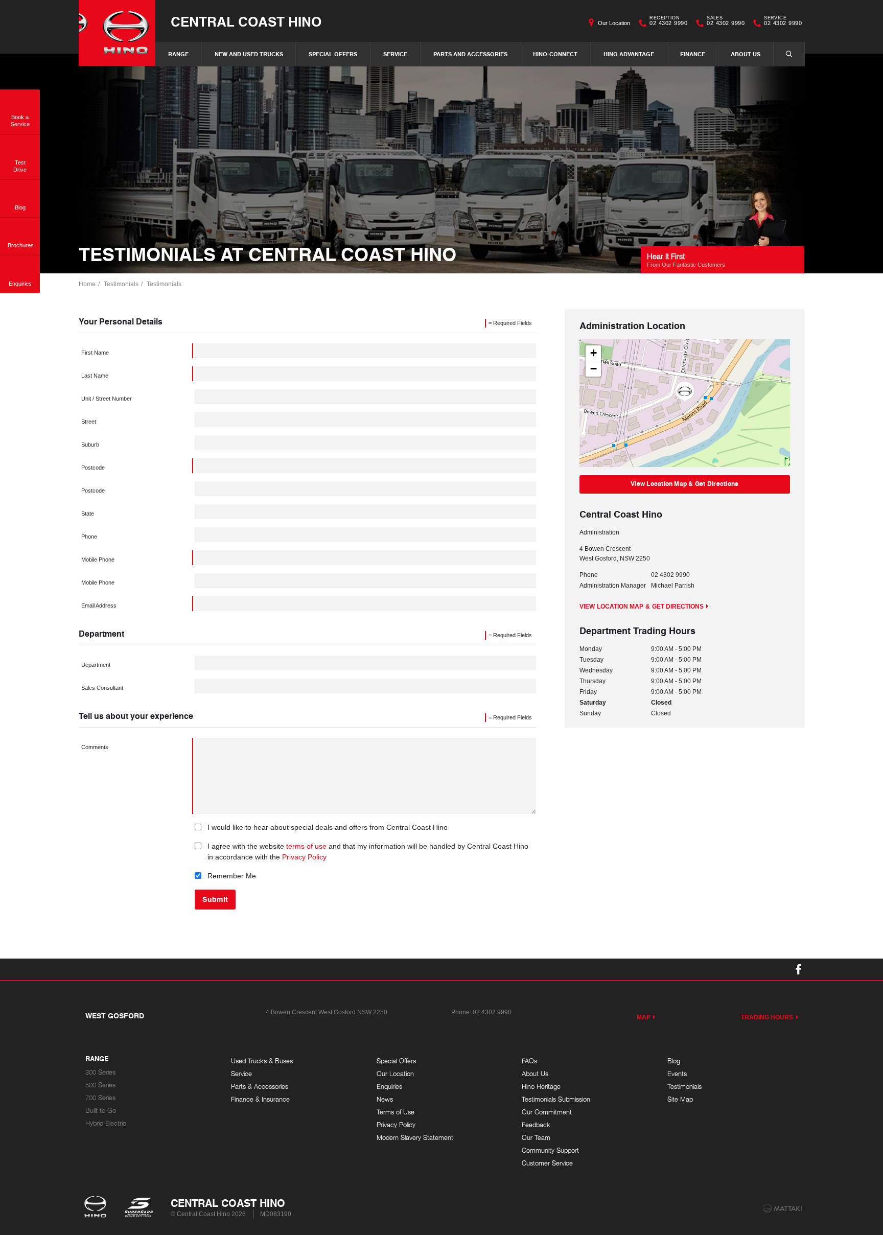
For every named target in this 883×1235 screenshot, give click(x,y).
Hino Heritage (541, 1086)
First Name (95, 352)
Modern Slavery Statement (415, 1137)
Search (789, 54)
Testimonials (121, 284)
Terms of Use (395, 1112)
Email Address (99, 605)
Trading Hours (767, 1017)
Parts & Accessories (259, 1086)
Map (643, 1017)
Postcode (93, 467)
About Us (745, 54)
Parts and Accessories (470, 54)
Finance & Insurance (260, 1099)
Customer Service (547, 1163)
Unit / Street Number (106, 398)
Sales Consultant (102, 688)
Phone (89, 536)
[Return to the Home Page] (97, 1208)
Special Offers (333, 54)
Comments (94, 747)
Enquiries (389, 1086)
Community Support (550, 1150)
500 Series (100, 1085)
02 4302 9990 (668, 22)
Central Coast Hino (246, 21)
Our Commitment (547, 1112)
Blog (673, 1061)
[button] (684, 392)
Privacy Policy (304, 857)
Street (88, 421)
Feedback (536, 1125)
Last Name (94, 375)
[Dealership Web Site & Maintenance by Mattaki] (782, 1208)
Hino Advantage (628, 54)
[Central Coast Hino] (117, 33)
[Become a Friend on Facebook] (798, 969)
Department (95, 665)
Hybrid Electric (105, 1123)
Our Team (536, 1137)
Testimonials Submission (556, 1099)
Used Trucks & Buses (262, 1061)
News (385, 1099)
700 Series (100, 1098)
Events (677, 1074)
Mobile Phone (97, 559)
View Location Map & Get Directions (684, 483)
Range (178, 54)
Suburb (90, 444)
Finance (692, 54)
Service (395, 54)
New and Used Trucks (249, 54)
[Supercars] (138, 1208)
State (87, 513)
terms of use (306, 846)
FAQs (529, 1061)
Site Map (680, 1099)
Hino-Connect (555, 54)
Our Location (614, 23)
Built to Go (100, 1110)
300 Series (100, 1072)
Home (87, 284)
